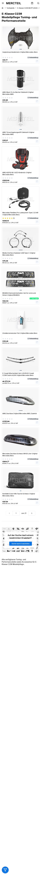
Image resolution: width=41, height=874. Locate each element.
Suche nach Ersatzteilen (20, 544)
